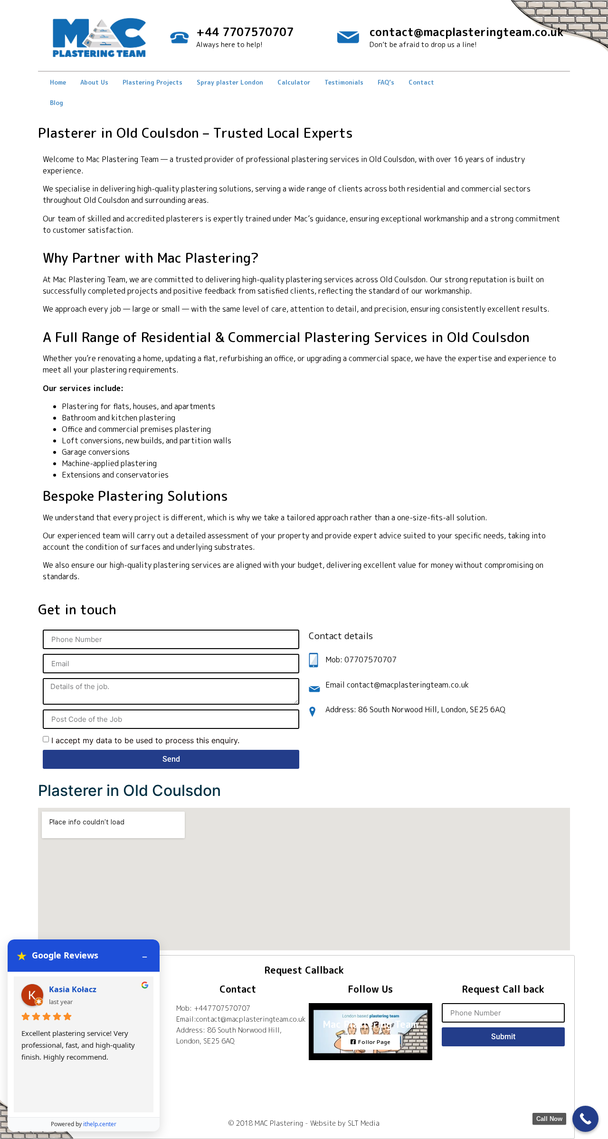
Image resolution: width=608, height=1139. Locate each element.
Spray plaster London (230, 82)
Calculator (293, 82)
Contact (421, 82)
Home (58, 82)
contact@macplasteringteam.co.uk (466, 31)
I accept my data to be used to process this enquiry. (145, 740)
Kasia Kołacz (72, 989)
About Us (94, 82)
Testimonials (343, 82)
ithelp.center (99, 1124)
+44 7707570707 (245, 31)
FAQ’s (386, 82)
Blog (56, 102)
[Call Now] (585, 1119)
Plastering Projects (152, 82)
